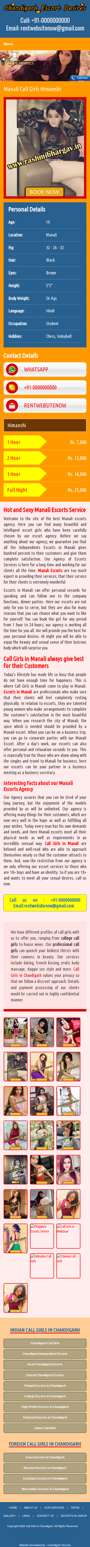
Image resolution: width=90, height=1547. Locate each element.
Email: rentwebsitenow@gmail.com (45, 28)
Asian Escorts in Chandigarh (45, 1457)
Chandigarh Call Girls (45, 1343)
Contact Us (45, 1515)
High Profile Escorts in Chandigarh (45, 1407)
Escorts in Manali (18, 691)
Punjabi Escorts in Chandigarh (45, 1385)
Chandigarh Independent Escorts (45, 1354)
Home (13, 1507)
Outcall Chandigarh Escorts (45, 1375)
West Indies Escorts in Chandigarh (45, 1489)
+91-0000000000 (65, 900)
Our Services (54, 1507)
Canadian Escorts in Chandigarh (45, 1478)
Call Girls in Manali (62, 843)
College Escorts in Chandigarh (45, 1396)
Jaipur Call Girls (45, 1428)
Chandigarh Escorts (59, 1545)
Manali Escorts (50, 570)
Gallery (9, 1515)
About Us (30, 1507)
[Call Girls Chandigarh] (45, 8)
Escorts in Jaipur (74, 1515)
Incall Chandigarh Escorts (45, 1364)
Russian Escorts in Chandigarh (45, 1468)
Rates (75, 1507)
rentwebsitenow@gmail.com (49, 905)
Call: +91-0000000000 (45, 20)
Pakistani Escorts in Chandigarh (45, 1417)
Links (26, 1515)
